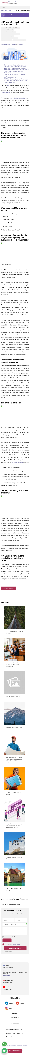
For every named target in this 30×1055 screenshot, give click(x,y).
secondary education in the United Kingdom (10, 34)
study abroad (4, 27)
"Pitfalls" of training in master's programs (16, 79)
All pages (25, 1045)
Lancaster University (17, 462)
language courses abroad (6, 40)
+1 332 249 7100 (12, 3)
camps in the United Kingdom (7, 36)
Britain (4, 383)
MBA (7, 85)
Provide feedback (5, 44)
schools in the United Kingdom (7, 29)
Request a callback (15, 1050)
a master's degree (6, 93)
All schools (19, 1045)
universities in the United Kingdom (8, 31)
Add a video (7, 940)
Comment (13, 44)
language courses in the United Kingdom (9, 38)
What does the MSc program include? (15, 68)
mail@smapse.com (15, 1017)
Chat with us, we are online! (4, 1050)
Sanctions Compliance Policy (9, 1045)
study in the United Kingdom (14, 27)
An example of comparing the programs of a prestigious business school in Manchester (16, 71)
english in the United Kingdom (19, 40)
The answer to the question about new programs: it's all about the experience (15, 65)
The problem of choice (10, 77)
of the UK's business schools (18, 98)
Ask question (20, 44)
